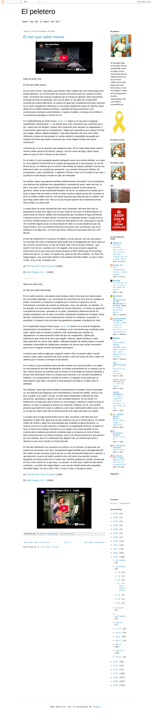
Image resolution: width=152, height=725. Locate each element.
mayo (118, 637)
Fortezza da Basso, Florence (119, 371)
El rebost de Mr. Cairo (118, 416)
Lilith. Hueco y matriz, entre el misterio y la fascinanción (120, 327)
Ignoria (117, 243)
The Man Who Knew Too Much (41, 266)
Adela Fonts (119, 450)
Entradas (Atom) (50, 547)
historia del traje (118, 457)
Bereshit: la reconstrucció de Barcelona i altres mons (119, 301)
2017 (116, 549)
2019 (116, 541)
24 (119, 576)
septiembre (120, 616)
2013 (116, 666)
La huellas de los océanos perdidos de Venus (120, 286)
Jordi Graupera (117, 393)
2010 (116, 678)
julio (119, 629)
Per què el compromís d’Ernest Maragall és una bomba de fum (119, 402)
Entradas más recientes (37, 542)
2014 (116, 662)
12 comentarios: (67, 534)
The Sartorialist (119, 365)
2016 (116, 553)
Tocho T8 (62, 121)
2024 (116, 521)
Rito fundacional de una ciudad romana (120, 270)
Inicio (67, 542)
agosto (119, 623)
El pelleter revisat (119, 447)
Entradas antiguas (94, 542)
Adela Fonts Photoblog (119, 381)
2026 (116, 514)
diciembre (121, 560)
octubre (120, 608)
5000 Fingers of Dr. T (36, 272)
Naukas (116, 338)
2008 (116, 685)
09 (119, 599)
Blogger (97, 707)
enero (119, 657)
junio (119, 633)
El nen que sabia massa (43, 37)
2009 (116, 681)
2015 (116, 557)
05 (119, 603)
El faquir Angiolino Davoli (118, 310)
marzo (118, 644)
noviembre (121, 567)
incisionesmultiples (119, 320)
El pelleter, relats (118, 433)
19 (119, 580)
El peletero (38, 11)
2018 (116, 545)
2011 (116, 674)
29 (119, 572)
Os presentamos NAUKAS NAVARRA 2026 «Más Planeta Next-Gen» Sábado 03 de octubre (119, 348)
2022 (116, 529)
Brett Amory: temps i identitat (119, 422)
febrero (120, 651)
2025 (116, 518)
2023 (116, 526)
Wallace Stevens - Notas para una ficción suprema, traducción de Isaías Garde (120, 252)
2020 (116, 537)
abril (119, 641)
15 (119, 595)
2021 (116, 533)
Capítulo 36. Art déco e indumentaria (119, 462)
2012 (116, 670)
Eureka (116, 281)
